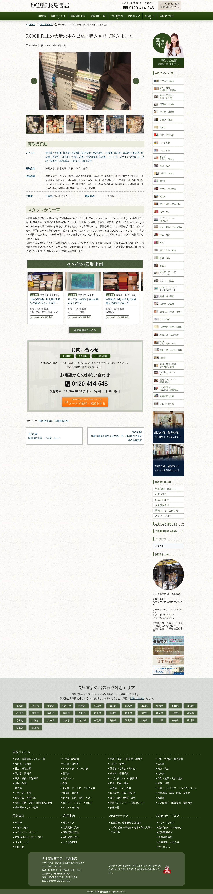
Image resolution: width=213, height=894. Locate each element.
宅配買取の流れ (71, 832)
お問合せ (19, 846)
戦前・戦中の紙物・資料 (122, 797)
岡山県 (128, 720)
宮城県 (113, 713)
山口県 (159, 720)
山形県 (144, 713)
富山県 (66, 713)
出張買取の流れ (71, 827)
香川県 (190, 720)
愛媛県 (19, 727)
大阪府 (35, 720)
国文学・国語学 (23, 773)
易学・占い (68, 778)
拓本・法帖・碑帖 (119, 783)
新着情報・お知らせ (165, 488)
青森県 (81, 713)
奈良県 (66, 720)
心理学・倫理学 (118, 763)
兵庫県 (50, 720)
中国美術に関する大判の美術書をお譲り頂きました (121, 301)
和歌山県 (82, 720)
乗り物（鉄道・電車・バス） (77, 797)
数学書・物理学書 (119, 773)
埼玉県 (35, 705)
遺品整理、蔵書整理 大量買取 (126, 822)
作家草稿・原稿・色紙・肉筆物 (174, 792)
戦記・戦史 (163, 768)
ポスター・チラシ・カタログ (77, 802)
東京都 (19, 705)
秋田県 (128, 713)
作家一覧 (114, 807)
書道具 (18, 788)
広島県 (144, 720)
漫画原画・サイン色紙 (26, 807)
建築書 (161, 773)
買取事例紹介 (78, 16)
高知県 (35, 727)
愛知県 (190, 705)
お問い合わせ (137, 698)
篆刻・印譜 (163, 783)
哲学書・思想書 (70, 763)
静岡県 (81, 705)
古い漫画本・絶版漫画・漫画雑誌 (175, 802)
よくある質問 (70, 842)
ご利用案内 (116, 16)
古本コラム (161, 494)
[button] (34, 81)
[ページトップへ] (208, 886)
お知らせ (150, 16)
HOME (42, 16)
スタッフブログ (163, 515)
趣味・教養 (21, 783)
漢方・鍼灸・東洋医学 (26, 778)
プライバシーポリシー (26, 832)
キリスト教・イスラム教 (75, 768)
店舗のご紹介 (167, 16)
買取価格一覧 (98, 16)
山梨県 (144, 705)
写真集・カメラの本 (120, 788)
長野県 (175, 705)
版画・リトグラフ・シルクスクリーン (177, 788)
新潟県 (159, 705)
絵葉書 (161, 797)
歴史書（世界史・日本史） (124, 768)
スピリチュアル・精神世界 (124, 778)
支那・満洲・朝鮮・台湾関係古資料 (33, 802)
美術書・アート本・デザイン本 (78, 788)
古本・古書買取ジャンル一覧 (30, 758)
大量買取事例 (62, 420)
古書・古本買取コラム (166, 523)
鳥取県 (97, 720)
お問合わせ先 (162, 554)
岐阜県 (159, 713)
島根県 (113, 720)
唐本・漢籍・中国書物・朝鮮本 (126, 758)
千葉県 (48, 196)
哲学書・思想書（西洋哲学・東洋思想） (84, 152)
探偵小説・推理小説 (25, 797)
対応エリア (134, 16)
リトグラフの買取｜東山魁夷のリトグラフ (83, 301)
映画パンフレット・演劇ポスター (127, 802)
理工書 (65, 773)
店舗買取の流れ (71, 837)
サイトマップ (22, 842)
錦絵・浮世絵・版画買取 (170, 758)
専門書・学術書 (53, 152)
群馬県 (128, 705)
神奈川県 (66, 705)
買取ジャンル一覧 (164, 73)
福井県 (35, 713)
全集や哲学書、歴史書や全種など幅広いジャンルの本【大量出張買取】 (45, 303)
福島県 (50, 713)
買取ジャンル (58, 16)
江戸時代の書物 (70, 758)
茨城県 (97, 705)
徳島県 (175, 720)
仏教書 (109, 152)
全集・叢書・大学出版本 (85, 156)
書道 (64, 783)
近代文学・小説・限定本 (122, 792)
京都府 (19, 720)
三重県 (175, 713)
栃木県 (113, 705)
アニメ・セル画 (70, 807)
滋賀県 (190, 713)
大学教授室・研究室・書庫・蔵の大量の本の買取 (131, 829)
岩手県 (97, 713)
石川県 (19, 713)
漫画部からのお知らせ (166, 510)
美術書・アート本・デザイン (114, 156)
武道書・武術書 (70, 792)
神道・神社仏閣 (23, 768)
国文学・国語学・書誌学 (126, 152)
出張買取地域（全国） (166, 531)
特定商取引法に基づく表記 (29, 837)
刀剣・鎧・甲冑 (23, 792)
